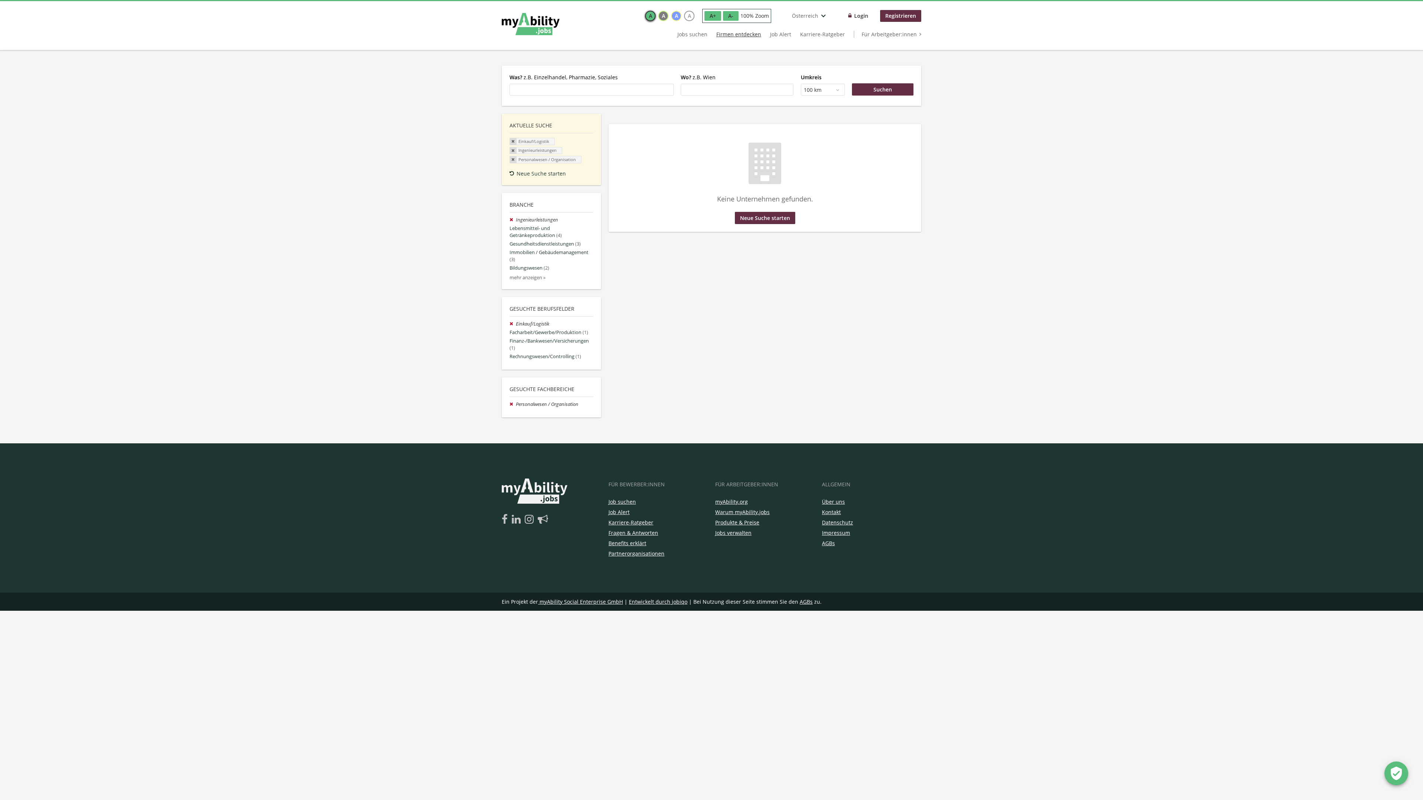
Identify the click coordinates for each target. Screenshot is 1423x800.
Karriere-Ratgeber (822, 34)
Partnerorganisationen (636, 553)
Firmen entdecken (738, 34)
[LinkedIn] (517, 520)
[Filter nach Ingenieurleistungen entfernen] (513, 220)
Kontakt (831, 512)
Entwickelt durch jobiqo (658, 601)
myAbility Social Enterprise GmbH (581, 601)
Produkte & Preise (737, 522)
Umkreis (811, 77)
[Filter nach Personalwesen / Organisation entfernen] (513, 404)
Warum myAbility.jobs (742, 512)
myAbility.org (731, 501)
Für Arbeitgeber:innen (889, 34)
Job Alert (780, 34)
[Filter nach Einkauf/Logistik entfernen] (513, 324)
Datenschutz (837, 522)
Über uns (833, 501)
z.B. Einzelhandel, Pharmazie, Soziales (564, 77)
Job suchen (622, 501)
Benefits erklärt (627, 543)
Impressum (836, 532)
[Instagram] (530, 520)
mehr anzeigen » (527, 277)
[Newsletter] (543, 520)
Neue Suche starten (541, 173)
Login (861, 15)
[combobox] (592, 90)
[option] (650, 16)
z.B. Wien (698, 77)
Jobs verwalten (733, 532)
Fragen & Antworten (633, 532)
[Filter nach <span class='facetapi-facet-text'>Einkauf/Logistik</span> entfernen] (513, 141)
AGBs (828, 543)
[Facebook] (506, 520)
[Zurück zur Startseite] (531, 24)
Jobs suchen (692, 34)
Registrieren (900, 15)
